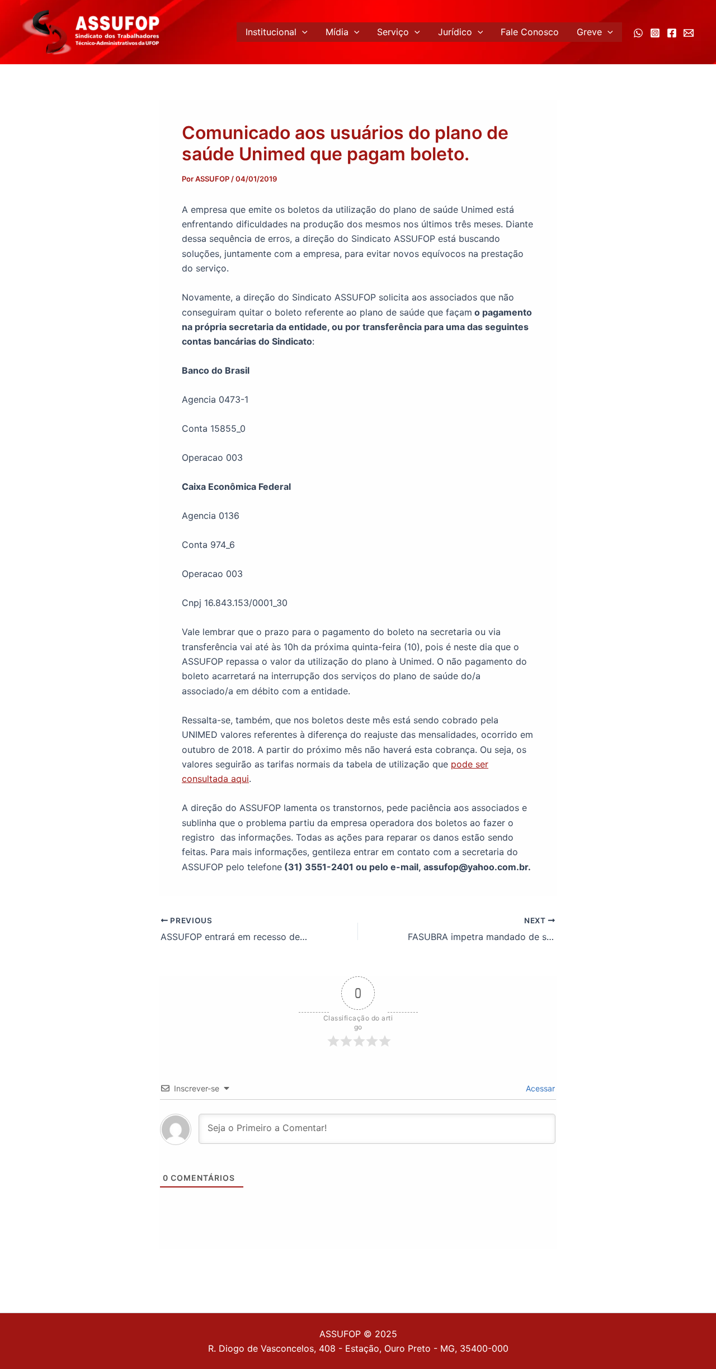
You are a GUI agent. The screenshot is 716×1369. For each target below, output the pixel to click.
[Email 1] (689, 33)
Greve (589, 31)
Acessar (539, 1088)
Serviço (393, 31)
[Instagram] (655, 33)
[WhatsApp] (638, 33)
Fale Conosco (530, 31)
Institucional (271, 31)
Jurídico (455, 31)
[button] (302, 32)
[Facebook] (672, 33)
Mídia (337, 31)
